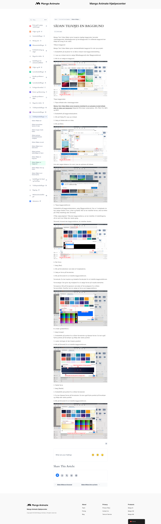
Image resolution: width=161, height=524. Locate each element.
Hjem (56, 19)
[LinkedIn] (71, 475)
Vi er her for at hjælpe (64, 19)
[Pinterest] (76, 475)
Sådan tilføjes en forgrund (64, 484)
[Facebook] (62, 475)
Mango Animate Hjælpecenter (108, 3)
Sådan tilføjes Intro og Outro (89, 484)
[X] (67, 475)
